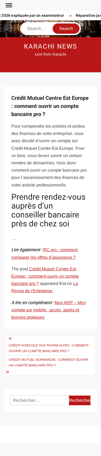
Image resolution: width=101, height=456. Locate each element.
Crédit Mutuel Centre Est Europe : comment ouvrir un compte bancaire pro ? (45, 276)
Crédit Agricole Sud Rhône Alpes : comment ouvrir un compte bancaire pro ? (49, 348)
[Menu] (8, 5)
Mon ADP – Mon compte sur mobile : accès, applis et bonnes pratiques (48, 309)
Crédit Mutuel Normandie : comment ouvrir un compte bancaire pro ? (48, 362)
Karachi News (50, 46)
